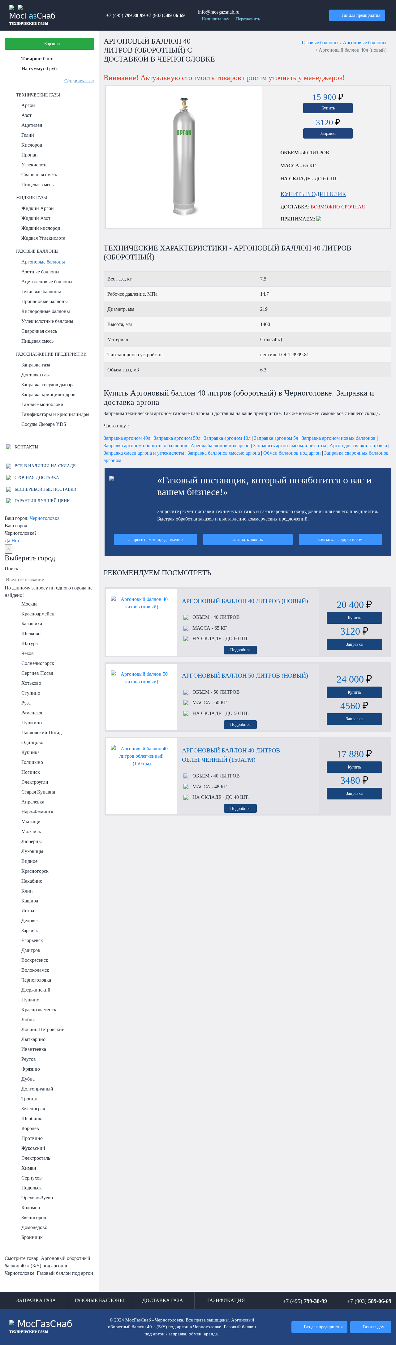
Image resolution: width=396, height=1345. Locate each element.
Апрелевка (32, 801)
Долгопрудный (37, 1088)
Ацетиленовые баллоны (46, 281)
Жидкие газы (31, 197)
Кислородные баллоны (45, 311)
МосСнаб (32, 19)
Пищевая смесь (37, 184)
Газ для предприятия (361, 15)
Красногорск (35, 871)
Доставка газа (35, 374)
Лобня (28, 1019)
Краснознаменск (38, 1009)
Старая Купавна (38, 792)
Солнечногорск (37, 663)
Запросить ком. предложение (155, 539)
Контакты (25, 446)
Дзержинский (35, 989)
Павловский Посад (41, 732)
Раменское (32, 712)
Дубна (28, 1079)
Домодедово (34, 1227)
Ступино (30, 693)
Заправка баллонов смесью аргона (223, 453)
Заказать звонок (248, 539)
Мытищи (31, 821)
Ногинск (30, 772)
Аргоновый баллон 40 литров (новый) (245, 601)
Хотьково (31, 683)
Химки (28, 1168)
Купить (328, 107)
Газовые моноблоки (42, 404)
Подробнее (240, 649)
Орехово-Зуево (37, 1197)
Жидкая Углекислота (43, 238)
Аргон (28, 105)
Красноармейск (37, 613)
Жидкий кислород (40, 228)
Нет (15, 540)
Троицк (29, 1098)
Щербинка (32, 1118)
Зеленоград (33, 1108)
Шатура (29, 643)
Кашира (29, 900)
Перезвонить (248, 19)
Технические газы (38, 94)
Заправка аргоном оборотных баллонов (145, 445)
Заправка (328, 133)
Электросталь (35, 1158)
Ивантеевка (33, 1049)
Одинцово (32, 742)
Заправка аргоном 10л (227, 438)
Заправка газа (35, 364)
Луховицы (32, 851)
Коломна (30, 1207)
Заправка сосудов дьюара (48, 384)
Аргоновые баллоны (43, 261)
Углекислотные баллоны (47, 321)
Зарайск (29, 930)
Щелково (31, 633)
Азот (26, 115)
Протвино (32, 1138)
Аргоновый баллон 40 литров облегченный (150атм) (231, 755)
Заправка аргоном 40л (127, 438)
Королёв (30, 1128)
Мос (40, 1327)
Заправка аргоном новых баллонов (339, 438)
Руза (26, 702)
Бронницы (32, 1237)
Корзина (52, 43)
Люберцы (31, 841)
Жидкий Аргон (37, 208)
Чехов (27, 653)
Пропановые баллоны (44, 301)
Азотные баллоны (40, 271)
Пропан (29, 154)
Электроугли (34, 782)
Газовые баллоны (37, 251)
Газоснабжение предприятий (51, 354)
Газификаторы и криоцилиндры (55, 414)
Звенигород (33, 1217)
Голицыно (32, 762)
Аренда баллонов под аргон (220, 445)
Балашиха (31, 623)
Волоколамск (35, 970)
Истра (27, 910)
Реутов (28, 1059)
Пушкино (31, 722)
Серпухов (31, 1177)
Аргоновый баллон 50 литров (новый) (245, 675)
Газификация (226, 1300)
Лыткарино (33, 1039)
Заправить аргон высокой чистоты (289, 445)
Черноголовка (44, 518)
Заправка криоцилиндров (48, 394)
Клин (27, 890)
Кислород (31, 145)
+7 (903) (165, 15)
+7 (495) (125, 15)
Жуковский (33, 1148)
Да (7, 540)
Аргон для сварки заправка (358, 445)
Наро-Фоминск (37, 811)
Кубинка (30, 752)
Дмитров (30, 950)
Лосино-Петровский (43, 1029)
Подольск (31, 1187)
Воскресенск (34, 960)
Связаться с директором (340, 539)
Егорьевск (32, 940)
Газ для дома (374, 1326)
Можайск (31, 831)
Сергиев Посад (37, 673)
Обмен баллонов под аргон (292, 453)
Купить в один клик (313, 194)
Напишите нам (216, 19)
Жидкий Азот (35, 218)
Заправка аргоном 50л (177, 438)
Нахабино (31, 881)
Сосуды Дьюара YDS (43, 424)
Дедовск (30, 920)
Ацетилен (31, 125)
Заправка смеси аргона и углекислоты (144, 453)
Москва (29, 603)
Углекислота (34, 164)
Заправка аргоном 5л (276, 438)
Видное (29, 861)
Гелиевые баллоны (41, 291)
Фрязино (30, 1069)
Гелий (27, 135)
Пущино (30, 999)
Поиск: (12, 568)
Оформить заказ (79, 80)
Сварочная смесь (39, 174)
